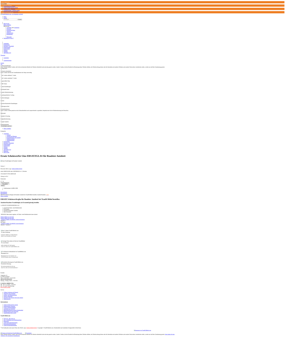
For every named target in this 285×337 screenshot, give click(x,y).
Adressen (9, 31)
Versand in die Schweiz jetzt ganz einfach (13, 297)
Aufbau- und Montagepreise (10, 295)
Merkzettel (9, 37)
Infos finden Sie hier (170, 334)
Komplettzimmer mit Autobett (13, 137)
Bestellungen (10, 34)
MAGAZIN (6, 152)
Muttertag (6, 151)
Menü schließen (7, 25)
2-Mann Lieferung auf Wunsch (11, 292)
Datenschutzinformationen (10, 324)
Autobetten (6, 133)
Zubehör (6, 148)
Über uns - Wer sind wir (9, 318)
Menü (5, 16)
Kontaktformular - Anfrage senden (12, 10)
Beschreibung (4, 192)
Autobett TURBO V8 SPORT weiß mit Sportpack (13, 219)
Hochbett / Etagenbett (9, 143)
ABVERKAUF (7, 149)
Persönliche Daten (11, 30)
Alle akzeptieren (9, 335)
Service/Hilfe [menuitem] (10, 7)
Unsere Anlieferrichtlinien (10, 307)
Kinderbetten (7, 141)
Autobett (9, 135)
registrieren (16, 27)
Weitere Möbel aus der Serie (7, 217)
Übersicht (9, 29)
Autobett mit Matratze (12, 136)
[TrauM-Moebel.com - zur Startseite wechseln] (12, 14)
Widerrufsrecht (7, 299)
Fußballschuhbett (11, 139)
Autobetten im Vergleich (9, 309)
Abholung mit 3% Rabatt (9, 293)
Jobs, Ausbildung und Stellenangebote (12, 320)
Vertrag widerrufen (8, 296)
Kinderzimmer (7, 144)
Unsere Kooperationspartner (10, 325)
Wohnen (5, 147)
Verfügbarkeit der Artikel (9, 6)
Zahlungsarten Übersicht (9, 9)
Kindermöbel (7, 145)
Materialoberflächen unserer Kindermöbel (13, 310)
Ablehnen (3, 335)
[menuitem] (144, 6)
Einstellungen (16, 335)
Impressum (6, 321)
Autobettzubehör (10, 140)
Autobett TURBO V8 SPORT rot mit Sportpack (12, 223)
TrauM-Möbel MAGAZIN (10, 313)
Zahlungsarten (10, 33)
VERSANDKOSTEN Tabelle (11, 7)
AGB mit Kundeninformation (10, 322)
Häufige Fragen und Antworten (11, 11)
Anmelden (9, 27)
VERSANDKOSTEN (17, 168)
